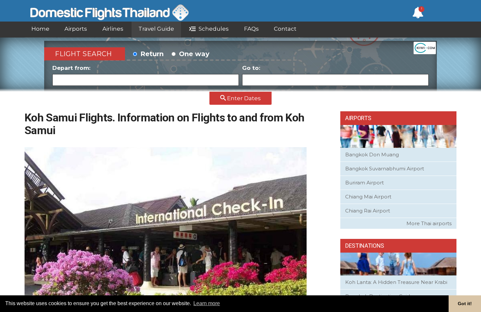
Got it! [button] (465, 303)
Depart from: (71, 68)
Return (151, 54)
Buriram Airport (364, 182)
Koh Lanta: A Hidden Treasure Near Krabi (396, 282)
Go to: (251, 68)
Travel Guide (156, 28)
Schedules (213, 28)
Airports (75, 28)
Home (40, 28)
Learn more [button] (206, 303)
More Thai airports (429, 223)
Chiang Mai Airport (368, 197)
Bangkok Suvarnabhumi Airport (384, 168)
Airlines (112, 28)
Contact (285, 28)
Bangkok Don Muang (372, 154)
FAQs (251, 28)
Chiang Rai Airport (367, 211)
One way (193, 54)
